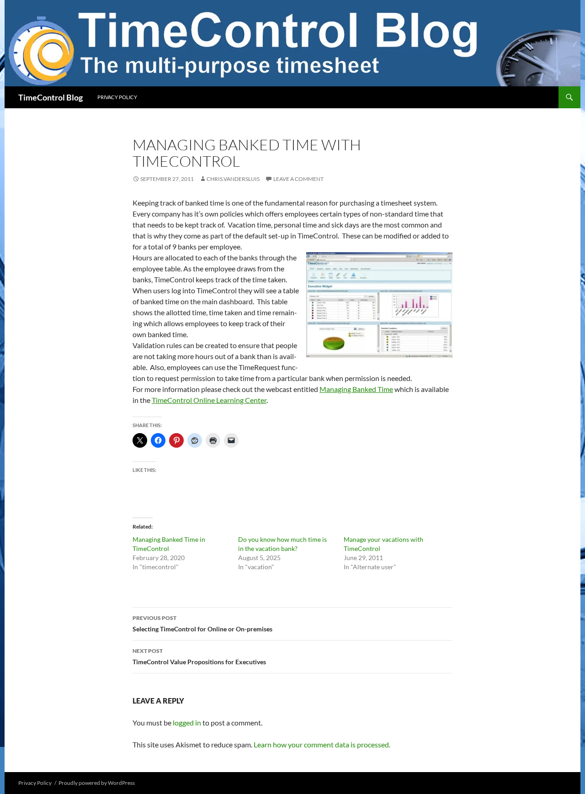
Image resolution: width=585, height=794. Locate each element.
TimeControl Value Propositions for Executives (199, 656)
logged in (187, 722)
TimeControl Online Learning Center (209, 400)
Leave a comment (298, 178)
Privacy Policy (117, 97)
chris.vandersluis (233, 178)
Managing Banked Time (356, 389)
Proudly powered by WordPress (96, 782)
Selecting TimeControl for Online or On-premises (202, 623)
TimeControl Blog (50, 97)
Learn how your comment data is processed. (322, 744)
